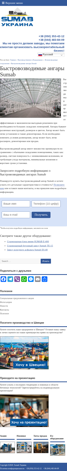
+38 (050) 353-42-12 (34, 468)
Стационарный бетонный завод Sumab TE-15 (30, 245)
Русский (47, 54)
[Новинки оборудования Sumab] (24, 453)
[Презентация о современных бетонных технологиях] (24, 427)
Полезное (4, 313)
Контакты (4, 310)
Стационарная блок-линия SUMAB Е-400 (28, 241)
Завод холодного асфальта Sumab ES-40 (27, 249)
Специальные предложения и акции (17, 298)
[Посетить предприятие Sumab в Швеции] (24, 369)
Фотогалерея (6, 302)
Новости (4, 306)
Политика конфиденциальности (12, 468)
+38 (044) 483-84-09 (51, 468)
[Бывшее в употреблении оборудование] (57, 455)
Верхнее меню (14, 3)
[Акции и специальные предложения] (7, 453)
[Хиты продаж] (41, 453)
